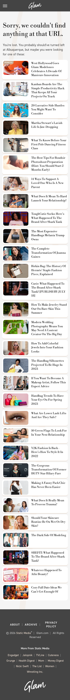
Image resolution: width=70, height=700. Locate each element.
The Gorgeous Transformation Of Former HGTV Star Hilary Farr (48, 469)
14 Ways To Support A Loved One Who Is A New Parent (47, 183)
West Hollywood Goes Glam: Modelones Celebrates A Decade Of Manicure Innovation (46, 69)
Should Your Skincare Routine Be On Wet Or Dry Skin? (48, 522)
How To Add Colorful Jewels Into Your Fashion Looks (47, 347)
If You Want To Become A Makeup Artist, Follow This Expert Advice (48, 382)
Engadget (13, 655)
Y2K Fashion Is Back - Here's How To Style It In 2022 (47, 452)
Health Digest (27, 661)
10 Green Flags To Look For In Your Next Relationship (49, 432)
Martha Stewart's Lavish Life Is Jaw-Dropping (46, 125)
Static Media (23, 633)
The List (37, 666)
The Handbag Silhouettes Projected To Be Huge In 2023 (47, 365)
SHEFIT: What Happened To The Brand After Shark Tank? (48, 557)
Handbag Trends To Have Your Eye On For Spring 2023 (47, 400)
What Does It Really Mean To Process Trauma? (47, 502)
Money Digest (56, 661)
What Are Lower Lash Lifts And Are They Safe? (48, 415)
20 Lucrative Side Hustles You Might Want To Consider (47, 109)
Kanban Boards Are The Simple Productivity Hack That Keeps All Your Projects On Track (47, 90)
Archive (31, 624)
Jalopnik (27, 655)
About (15, 624)
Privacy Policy (51, 624)
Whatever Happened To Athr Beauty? (46, 572)
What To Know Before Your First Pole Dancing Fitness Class (48, 144)
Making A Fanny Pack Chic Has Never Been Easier (48, 485)
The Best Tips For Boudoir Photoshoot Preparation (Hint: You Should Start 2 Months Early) (48, 164)
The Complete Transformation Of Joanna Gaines (48, 253)
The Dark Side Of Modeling (48, 535)
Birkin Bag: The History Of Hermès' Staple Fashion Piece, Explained (48, 270)
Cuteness (53, 655)
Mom (41, 661)
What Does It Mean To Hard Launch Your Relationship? (49, 198)
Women (49, 666)
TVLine (40, 655)
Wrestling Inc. (35, 672)
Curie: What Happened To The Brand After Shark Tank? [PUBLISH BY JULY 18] (48, 289)
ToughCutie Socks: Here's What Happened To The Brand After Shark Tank (47, 218)
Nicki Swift (22, 666)
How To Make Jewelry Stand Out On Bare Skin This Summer (49, 309)
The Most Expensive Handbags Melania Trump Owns (47, 235)
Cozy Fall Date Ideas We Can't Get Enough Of (46, 589)
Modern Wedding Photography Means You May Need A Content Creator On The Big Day (47, 328)
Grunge (10, 661)
